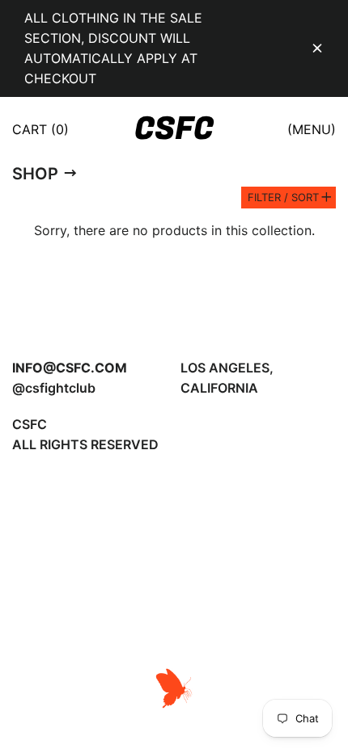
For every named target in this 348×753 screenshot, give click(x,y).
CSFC (174, 129)
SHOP (35, 173)
